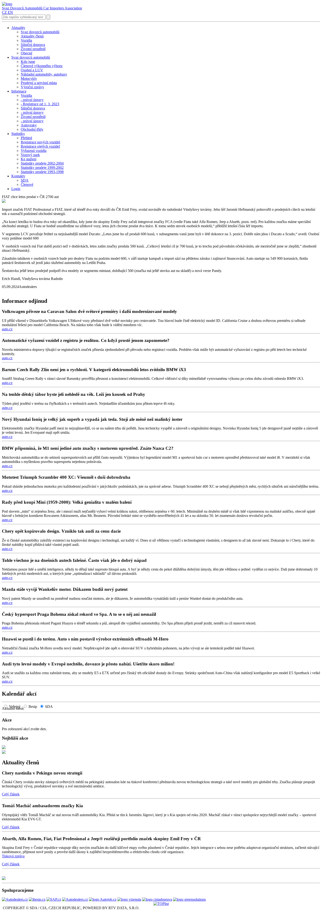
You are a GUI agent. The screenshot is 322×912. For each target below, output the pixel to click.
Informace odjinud (24, 301)
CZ (4, 12)
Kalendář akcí (19, 694)
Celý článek (11, 794)
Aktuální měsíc (14, 708)
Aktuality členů (20, 762)
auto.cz (7, 329)
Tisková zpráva (13, 856)
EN (10, 12)
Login (15, 189)
